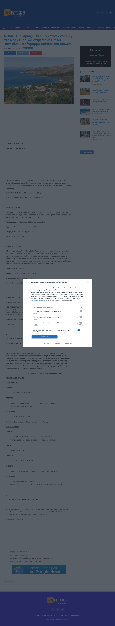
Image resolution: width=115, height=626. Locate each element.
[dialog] (57, 313)
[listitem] (57, 307)
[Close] (88, 282)
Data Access (57, 343)
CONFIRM (44, 337)
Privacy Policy (68, 343)
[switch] (79, 311)
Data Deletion (47, 343)
